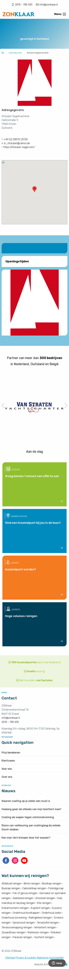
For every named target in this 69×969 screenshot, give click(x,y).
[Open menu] (64, 14)
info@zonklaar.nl (48, 4)
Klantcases (8, 760)
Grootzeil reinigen (45, 898)
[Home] (3, 53)
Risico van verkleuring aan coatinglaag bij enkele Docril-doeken (31, 827)
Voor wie (7, 768)
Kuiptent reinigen (40, 907)
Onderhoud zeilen (51, 912)
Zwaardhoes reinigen (14, 932)
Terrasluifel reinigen (48, 922)
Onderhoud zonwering (14, 917)
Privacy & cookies (25, 957)
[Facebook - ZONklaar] (6, 862)
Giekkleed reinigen (23, 898)
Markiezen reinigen (38, 932)
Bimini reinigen (32, 883)
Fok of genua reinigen (25, 893)
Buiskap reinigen (11, 888)
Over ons (7, 776)
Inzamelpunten (15, 53)
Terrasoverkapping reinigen (17, 927)
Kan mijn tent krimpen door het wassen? (26, 837)
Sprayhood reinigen (24, 922)
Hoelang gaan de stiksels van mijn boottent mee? (31, 809)
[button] (34, 189)
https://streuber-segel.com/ (19, 147)
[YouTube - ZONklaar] (24, 862)
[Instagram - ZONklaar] (15, 862)
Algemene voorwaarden (50, 957)
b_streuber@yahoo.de (17, 143)
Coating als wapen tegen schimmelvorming (28, 817)
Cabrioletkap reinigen (34, 888)
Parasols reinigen (22, 937)
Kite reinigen (44, 902)
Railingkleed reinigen (40, 917)
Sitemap (10, 957)
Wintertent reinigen (45, 927)
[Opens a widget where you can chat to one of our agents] (57, 963)
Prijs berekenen (11, 752)
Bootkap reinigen (51, 883)
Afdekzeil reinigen (12, 883)
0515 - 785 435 (24, 4)
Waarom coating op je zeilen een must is (26, 801)
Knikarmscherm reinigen (15, 907)
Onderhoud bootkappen (26, 912)
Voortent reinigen (44, 937)
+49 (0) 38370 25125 (16, 139)
